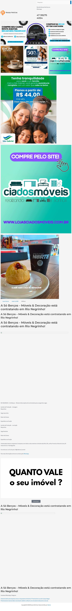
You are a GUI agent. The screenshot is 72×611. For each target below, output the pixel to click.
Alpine (49, 605)
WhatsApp (26, 453)
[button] (3, 595)
